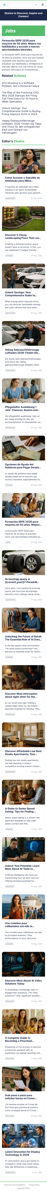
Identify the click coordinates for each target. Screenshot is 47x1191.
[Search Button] (36, 4)
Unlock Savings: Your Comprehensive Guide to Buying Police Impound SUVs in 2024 (21, 111)
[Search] (21, 4)
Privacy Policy (34, 1185)
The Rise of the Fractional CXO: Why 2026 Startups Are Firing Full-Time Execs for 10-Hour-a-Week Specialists (20, 97)
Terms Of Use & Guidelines (14, 1185)
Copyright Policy (23, 1188)
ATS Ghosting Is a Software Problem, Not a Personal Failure (20, 85)
